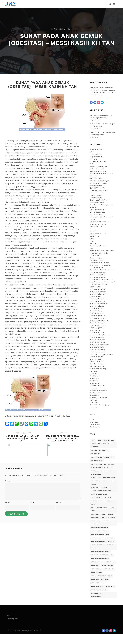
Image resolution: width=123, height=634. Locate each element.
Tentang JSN (12, 618)
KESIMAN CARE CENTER (99, 450)
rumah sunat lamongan (97, 318)
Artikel (92, 152)
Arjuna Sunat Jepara (96, 149)
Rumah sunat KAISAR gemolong (103, 541)
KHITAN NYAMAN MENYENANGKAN (102, 464)
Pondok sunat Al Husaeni (98, 246)
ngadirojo (93, 231)
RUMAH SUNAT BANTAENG (100, 534)
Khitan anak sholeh (96, 195)
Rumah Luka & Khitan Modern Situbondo (102, 522)
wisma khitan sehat (98, 590)
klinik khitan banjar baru (98, 210)
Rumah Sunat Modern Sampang (100, 323)
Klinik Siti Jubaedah (96, 214)
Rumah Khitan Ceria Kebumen (102, 514)
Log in (92, 420)
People (92, 241)
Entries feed (94, 422)
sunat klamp (109, 569)
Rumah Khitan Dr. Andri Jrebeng (100, 265)
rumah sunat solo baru (97, 352)
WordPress (93, 407)
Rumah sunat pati (95, 330)
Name (7, 502)
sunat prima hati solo (99, 579)
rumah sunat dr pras (96, 308)
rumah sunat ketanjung (97, 316)
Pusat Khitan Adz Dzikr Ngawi (100, 253)
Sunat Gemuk (94, 378)
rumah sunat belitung (97, 296)
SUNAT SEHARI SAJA (98, 583)
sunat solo (110, 586)
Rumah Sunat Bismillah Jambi (102, 538)
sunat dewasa (107, 565)
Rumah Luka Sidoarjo (99, 527)
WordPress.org (94, 427)
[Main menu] (114, 4)
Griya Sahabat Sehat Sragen (99, 181)
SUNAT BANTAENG (108, 562)
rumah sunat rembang (97, 337)
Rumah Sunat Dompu (97, 306)
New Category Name (97, 226)
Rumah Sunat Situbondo (98, 349)
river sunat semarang (97, 260)
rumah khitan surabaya (97, 277)
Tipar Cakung (94, 402)
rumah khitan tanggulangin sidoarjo (101, 279)
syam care (93, 400)
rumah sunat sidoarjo (97, 347)
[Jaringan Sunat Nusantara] (11, 4)
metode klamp (96, 497)
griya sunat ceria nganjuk (98, 183)
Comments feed (95, 424)
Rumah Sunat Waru (96, 359)
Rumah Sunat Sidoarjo (100, 558)
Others (92, 238)
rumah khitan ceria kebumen (99, 263)
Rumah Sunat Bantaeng (98, 291)
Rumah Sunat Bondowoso (98, 304)
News (92, 229)
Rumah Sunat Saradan (97, 340)
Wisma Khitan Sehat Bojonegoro (100, 405)
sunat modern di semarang (101, 576)
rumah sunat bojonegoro (98, 301)
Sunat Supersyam (96, 393)
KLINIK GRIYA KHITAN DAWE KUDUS (103, 477)
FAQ (9, 616)
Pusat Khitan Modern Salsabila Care (103, 509)
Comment (8, 481)
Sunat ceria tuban (96, 373)
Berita (92, 164)
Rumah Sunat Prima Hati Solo (99, 335)
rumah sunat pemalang (97, 332)
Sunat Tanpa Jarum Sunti (98, 397)
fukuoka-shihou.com (97, 169)
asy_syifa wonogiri (96, 154)
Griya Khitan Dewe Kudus (98, 171)
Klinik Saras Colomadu (97, 212)
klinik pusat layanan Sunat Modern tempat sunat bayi (101, 489)
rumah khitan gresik (96, 267)
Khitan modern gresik (97, 202)
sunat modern (96, 572)
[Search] (110, 4)
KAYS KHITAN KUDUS (97, 188)
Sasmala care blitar (96, 364)
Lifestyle (92, 219)
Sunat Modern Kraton (97, 388)
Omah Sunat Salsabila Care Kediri (102, 502)
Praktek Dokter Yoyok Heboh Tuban (102, 251)
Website (58, 502)
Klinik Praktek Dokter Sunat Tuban (102, 482)
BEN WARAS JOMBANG (98, 161)
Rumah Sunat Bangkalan (100, 531)
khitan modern (96, 460)
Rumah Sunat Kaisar (96, 313)
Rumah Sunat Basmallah (98, 294)
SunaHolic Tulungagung (98, 369)
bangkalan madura (96, 157)
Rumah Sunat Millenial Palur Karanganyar (102, 546)
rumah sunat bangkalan (97, 289)
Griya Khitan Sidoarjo (97, 178)
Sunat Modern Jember (97, 385)
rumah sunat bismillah (97, 299)
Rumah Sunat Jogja (96, 311)
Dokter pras (109, 440)
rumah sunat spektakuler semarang (101, 354)
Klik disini (52, 416)
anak (100, 440)
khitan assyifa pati (96, 198)
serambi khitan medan (97, 366)
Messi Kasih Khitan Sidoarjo (99, 222)
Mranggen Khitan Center (98, 224)
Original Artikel (95, 236)
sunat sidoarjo (97, 586)
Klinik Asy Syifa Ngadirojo (101, 467)
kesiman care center (96, 193)
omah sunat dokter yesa (98, 234)
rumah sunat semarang (100, 551)
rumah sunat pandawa (97, 328)
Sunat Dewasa (95, 376)
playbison (93, 243)
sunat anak (93, 371)
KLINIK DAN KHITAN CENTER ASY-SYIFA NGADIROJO (102, 472)
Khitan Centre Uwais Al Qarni (99, 200)
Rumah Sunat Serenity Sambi (99, 344)
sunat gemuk (96, 569)
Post (91, 248)
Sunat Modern (94, 383)
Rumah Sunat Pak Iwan (97, 325)
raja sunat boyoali (96, 255)
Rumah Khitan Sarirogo (97, 275)
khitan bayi (95, 453)
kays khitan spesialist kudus (99, 190)
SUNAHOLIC (95, 562)
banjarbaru (93, 159)
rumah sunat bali (95, 287)
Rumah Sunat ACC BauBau (99, 284)
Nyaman (108, 497)
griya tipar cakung (96, 185)
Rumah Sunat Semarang (98, 342)
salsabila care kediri (96, 361)
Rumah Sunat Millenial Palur (99, 320)
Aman (93, 440)
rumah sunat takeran (97, 357)
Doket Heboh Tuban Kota (98, 166)
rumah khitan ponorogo (97, 272)
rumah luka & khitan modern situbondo (102, 282)
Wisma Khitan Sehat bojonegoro (98, 595)
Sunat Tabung (94, 395)
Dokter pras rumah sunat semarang (101, 445)
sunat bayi (95, 565)
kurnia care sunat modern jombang (101, 217)
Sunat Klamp (94, 381)
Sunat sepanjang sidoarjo (98, 390)
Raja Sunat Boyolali (96, 258)
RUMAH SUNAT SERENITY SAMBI (102, 555)
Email (32, 502)
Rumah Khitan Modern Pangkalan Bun (102, 270)
